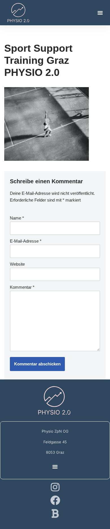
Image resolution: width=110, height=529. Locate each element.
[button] (100, 12)
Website (17, 264)
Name (17, 218)
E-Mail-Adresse (25, 241)
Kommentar (22, 287)
